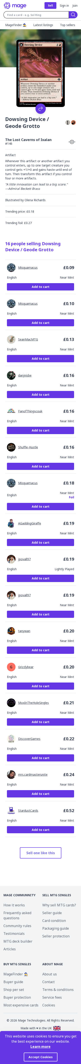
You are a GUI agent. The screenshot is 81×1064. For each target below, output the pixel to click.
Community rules (17, 925)
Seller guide (52, 912)
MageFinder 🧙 (15, 974)
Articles (9, 949)
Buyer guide (13, 981)
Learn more (40, 1046)
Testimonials (14, 933)
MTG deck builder (17, 941)
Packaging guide (55, 928)
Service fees (52, 997)
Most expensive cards (20, 1005)
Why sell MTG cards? (59, 905)
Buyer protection (17, 997)
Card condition (54, 920)
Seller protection (56, 936)
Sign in (64, 5)
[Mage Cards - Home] (15, 5)
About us (49, 974)
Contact (48, 981)
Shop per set (13, 989)
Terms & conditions (58, 989)
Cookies (48, 1005)
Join (75, 5)
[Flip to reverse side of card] (40, 109)
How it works (14, 905)
